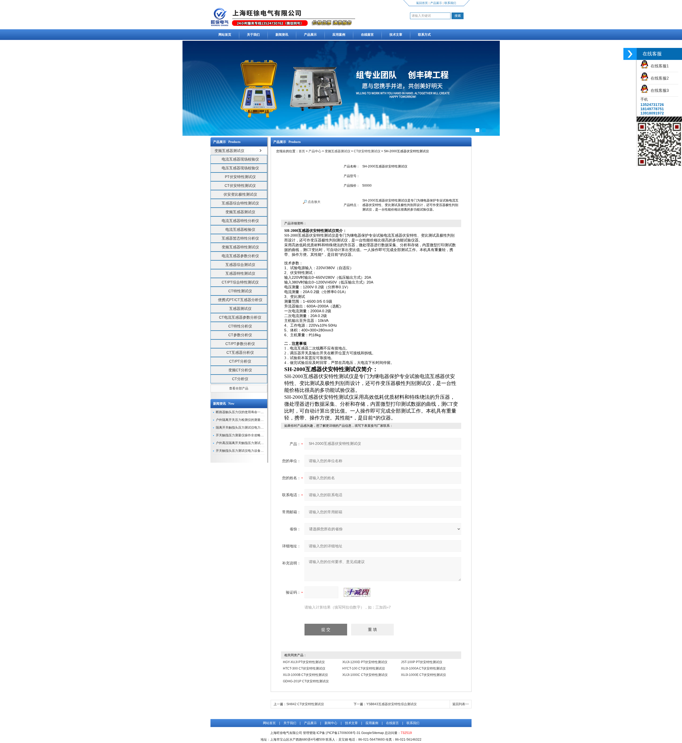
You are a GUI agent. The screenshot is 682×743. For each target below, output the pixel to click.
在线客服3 (658, 90)
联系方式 (424, 34)
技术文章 (395, 34)
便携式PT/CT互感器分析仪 (240, 300)
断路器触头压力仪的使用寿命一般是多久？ (246, 412)
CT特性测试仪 (240, 291)
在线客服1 (658, 66)
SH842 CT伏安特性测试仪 (305, 704)
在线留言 (367, 34)
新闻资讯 (281, 34)
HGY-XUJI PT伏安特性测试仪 (304, 662)
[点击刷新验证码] (357, 592)
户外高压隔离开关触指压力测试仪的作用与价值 (249, 443)
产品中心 (314, 151)
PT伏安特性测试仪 (240, 177)
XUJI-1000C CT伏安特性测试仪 (365, 675)
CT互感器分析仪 (240, 352)
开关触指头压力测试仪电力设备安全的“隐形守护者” (252, 451)
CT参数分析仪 (240, 335)
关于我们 (253, 34)
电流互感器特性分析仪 (240, 221)
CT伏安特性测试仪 (240, 185)
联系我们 (450, 3)
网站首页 (224, 34)
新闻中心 (330, 723)
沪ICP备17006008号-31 (343, 733)
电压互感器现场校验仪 (240, 168)
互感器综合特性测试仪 (240, 203)
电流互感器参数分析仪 (240, 256)
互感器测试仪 (240, 308)
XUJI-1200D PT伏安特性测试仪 (364, 662)
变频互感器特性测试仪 (240, 247)
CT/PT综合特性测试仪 (240, 282)
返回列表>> (460, 704)
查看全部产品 (238, 388)
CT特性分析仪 (240, 326)
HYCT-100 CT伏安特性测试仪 (363, 668)
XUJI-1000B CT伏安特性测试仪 (305, 675)
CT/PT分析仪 (240, 361)
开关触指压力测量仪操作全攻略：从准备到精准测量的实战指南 (260, 435)
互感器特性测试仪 (240, 273)
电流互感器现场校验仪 (240, 159)
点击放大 (313, 202)
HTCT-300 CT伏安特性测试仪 (304, 668)
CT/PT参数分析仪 (240, 344)
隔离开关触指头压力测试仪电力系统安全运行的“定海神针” (257, 427)
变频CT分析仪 (240, 370)
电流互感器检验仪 (240, 229)
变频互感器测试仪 (240, 212)
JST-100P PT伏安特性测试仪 (421, 662)
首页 (302, 151)
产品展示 (436, 3)
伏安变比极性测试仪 (240, 194)
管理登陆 (309, 733)
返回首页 (422, 3)
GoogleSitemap (372, 733)
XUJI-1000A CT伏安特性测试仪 (423, 668)
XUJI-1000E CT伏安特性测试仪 (423, 675)
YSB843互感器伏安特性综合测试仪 (391, 704)
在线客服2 (658, 78)
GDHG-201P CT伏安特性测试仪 (306, 681)
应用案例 (338, 34)
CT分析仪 (240, 379)
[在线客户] (630, 54)
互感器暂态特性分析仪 (240, 238)
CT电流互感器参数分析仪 (240, 317)
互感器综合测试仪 (240, 264)
